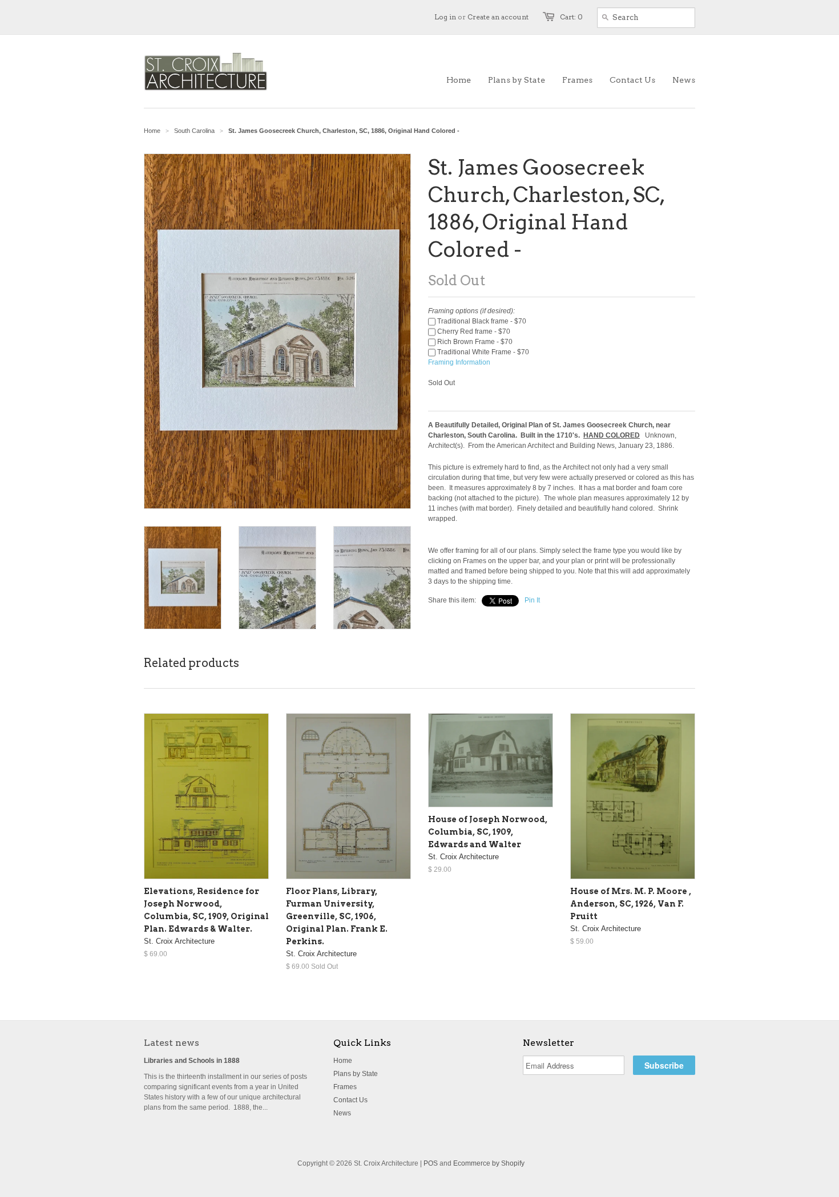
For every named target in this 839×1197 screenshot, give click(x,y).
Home (342, 1061)
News (342, 1113)
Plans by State (355, 1074)
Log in (445, 17)
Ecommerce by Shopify (489, 1163)
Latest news (171, 1042)
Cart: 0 (571, 17)
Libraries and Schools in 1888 (192, 1061)
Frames (345, 1087)
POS (430, 1163)
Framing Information (459, 362)
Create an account (498, 17)
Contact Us (350, 1100)
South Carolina (194, 130)
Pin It (532, 600)
